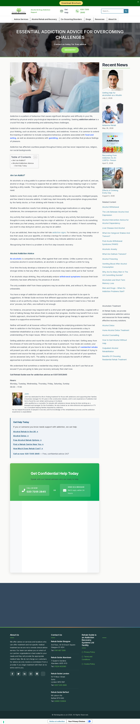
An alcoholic (16, 259)
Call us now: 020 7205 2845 (26, 454)
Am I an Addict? (19, 160)
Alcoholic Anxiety (109, 249)
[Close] (138, 2)
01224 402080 (60, 666)
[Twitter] (18, 674)
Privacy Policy (89, 652)
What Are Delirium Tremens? (114, 254)
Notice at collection (57, 721)
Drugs (88, 19)
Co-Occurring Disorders (71, 19)
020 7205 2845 (36, 491)
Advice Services (21, 19)
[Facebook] (12, 674)
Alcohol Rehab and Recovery (44, 19)
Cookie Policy (89, 664)
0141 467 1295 (60, 650)
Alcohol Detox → (21, 436)
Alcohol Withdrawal (110, 207)
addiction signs (59, 232)
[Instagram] (30, 674)
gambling (53, 138)
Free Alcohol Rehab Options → (27, 440)
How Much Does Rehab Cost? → (28, 448)
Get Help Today (21, 166)
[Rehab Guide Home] (19, 11)
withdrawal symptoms (70, 277)
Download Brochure (71, 3)
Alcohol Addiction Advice (23, 163)
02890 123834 (60, 701)
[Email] (43, 674)
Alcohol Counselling (110, 335)
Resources (99, 19)
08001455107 (70, 50)
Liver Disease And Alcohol (113, 228)
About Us (112, 19)
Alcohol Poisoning (110, 259)
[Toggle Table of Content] (34, 157)
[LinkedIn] (24, 674)
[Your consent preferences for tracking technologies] (4, 722)
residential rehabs (89, 347)
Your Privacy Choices (76, 721)
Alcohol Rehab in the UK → (25, 432)
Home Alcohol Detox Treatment (115, 330)
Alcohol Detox (108, 325)
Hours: (13, 380)
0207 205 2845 (60, 685)
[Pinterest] (37, 674)
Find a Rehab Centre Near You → (28, 444)
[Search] (126, 11)
